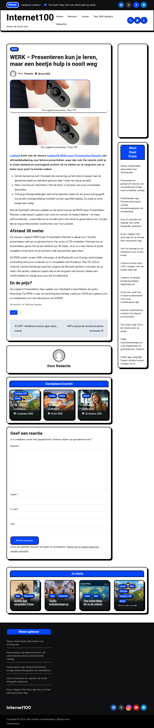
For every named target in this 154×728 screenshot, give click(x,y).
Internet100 (30, 17)
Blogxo (60, 719)
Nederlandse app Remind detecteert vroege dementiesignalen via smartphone (28, 668)
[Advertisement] (133, 91)
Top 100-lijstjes (103, 16)
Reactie (15, 446)
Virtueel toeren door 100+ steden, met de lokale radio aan (132, 266)
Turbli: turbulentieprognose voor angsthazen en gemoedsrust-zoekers (132, 344)
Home (59, 16)
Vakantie (61, 24)
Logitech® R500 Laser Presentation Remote (74, 155)
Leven (85, 16)
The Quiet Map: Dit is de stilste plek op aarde (131, 328)
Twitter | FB (21, 393)
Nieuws (72, 16)
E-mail (14, 509)
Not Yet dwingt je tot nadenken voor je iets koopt (131, 252)
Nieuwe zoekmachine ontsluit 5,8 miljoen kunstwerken (131, 313)
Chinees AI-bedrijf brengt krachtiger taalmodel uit (130, 281)
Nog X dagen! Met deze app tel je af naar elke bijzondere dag (132, 237)
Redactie (28, 73)
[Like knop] (13, 312)
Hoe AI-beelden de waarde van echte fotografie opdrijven (131, 223)
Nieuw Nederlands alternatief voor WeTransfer (130, 169)
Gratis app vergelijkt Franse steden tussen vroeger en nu (132, 360)
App (18, 595)
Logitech (15, 155)
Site (12, 524)
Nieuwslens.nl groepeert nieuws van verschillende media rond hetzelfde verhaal (132, 185)
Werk (14, 49)
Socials (123, 591)
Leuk (87, 595)
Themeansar (12, 723)
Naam (14, 494)
